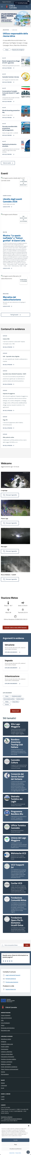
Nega (15, 1144)
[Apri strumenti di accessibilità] (28, 1152)
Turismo (3, 1072)
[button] (28, 1125)
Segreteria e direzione (6, 1117)
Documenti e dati (5, 1030)
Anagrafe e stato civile (7, 1044)
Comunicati (4, 1085)
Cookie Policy (12, 1153)
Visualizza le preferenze (15, 1149)
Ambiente (3, 1042)
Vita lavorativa (5, 1074)
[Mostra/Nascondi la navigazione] (2, 7)
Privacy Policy (18, 1153)
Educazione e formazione (7, 1057)
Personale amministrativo (7, 1028)
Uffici (2, 1020)
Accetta (15, 1140)
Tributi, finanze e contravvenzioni (9, 1069)
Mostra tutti (15, 711)
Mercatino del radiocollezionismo (12, 298)
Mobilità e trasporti (6, 1064)
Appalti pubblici (5, 1047)
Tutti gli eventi (14, 315)
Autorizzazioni (4, 1049)
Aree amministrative (6, 1018)
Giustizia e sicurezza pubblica (8, 1059)
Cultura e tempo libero (7, 1054)
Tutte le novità (7, 163)
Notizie (3, 1083)
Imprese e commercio (6, 1062)
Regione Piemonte (6, 2)
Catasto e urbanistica (6, 1052)
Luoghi (2, 1097)
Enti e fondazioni (5, 1023)
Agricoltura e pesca (6, 1039)
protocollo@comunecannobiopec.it (13, 1119)
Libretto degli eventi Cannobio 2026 (12, 200)
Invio (27, 945)
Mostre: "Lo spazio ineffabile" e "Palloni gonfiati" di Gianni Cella (14, 238)
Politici (2, 1025)
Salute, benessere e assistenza (9, 1067)
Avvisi (2, 1088)
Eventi (2, 1099)
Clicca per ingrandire (11, 495)
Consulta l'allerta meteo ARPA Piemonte (15, 627)
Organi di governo (5, 1015)
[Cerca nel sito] (27, 7)
